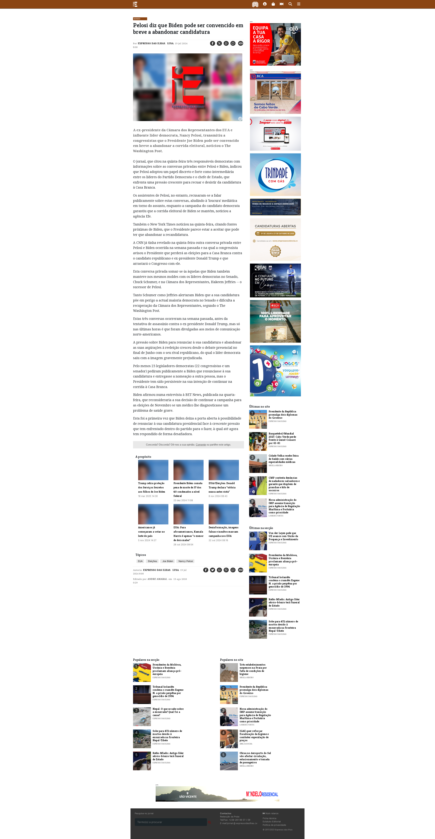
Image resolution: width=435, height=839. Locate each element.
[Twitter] (219, 43)
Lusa (170, 43)
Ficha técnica (269, 818)
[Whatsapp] (226, 43)
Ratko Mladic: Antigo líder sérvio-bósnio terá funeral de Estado (284, 602)
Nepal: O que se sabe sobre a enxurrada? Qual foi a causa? (168, 712)
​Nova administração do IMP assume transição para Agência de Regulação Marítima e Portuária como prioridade (284, 506)
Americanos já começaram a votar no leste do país (151, 532)
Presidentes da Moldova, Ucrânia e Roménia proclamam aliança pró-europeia (283, 559)
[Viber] (226, 570)
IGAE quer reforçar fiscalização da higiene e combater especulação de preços (254, 735)
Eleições (152, 561)
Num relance (271, 813)
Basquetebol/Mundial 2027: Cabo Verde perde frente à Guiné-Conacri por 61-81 (282, 438)
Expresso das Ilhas (151, 43)
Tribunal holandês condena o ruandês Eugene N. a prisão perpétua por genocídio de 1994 (284, 581)
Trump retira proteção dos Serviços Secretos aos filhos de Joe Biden (151, 487)
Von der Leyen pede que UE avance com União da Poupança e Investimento (283, 536)
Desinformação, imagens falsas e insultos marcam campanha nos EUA (223, 532)
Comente (201, 444)
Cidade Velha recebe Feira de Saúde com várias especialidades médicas (284, 459)
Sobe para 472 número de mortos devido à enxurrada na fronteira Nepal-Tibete (283, 626)
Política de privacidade (274, 825)
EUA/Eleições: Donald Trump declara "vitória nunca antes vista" (222, 487)
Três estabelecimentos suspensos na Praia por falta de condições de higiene (253, 669)
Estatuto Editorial (272, 821)
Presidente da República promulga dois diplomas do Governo (283, 415)
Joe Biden (167, 561)
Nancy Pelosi (185, 561)
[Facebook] (212, 43)
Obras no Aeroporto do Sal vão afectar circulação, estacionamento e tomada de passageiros (255, 757)
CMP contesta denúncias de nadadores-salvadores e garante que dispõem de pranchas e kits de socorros (284, 484)
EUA (140, 561)
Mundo (137, 19)
